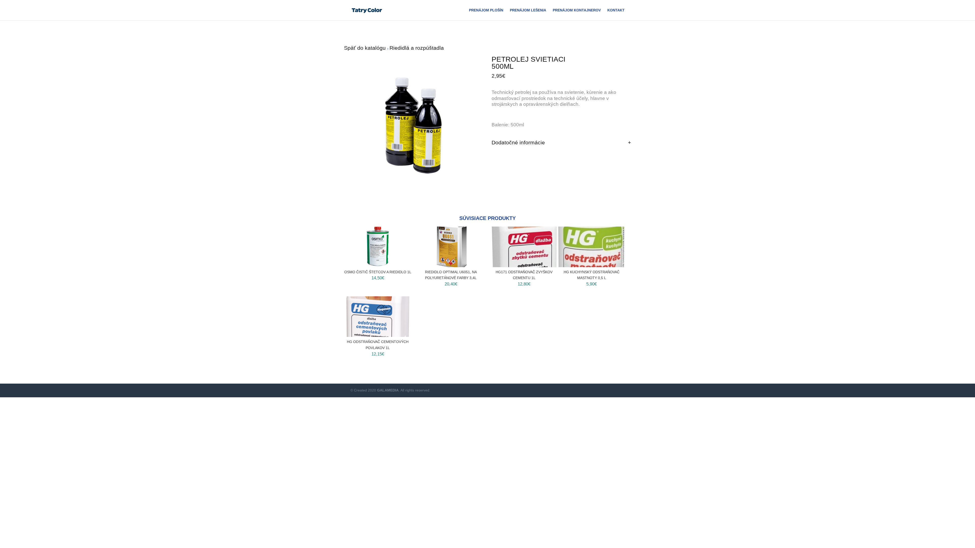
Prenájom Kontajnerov (577, 10)
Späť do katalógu (365, 48)
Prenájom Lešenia (528, 10)
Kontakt (616, 10)
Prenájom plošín (486, 10)
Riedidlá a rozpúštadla (416, 48)
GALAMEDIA (388, 390)
